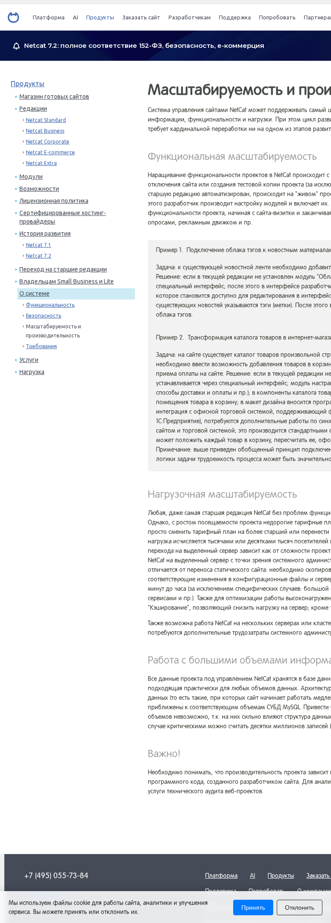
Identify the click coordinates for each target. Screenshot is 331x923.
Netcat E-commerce (50, 152)
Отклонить (299, 907)
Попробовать (277, 17)
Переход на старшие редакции (63, 269)
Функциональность (50, 305)
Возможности (39, 188)
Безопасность (43, 315)
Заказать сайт (141, 17)
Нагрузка (31, 371)
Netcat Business (45, 131)
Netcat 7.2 (38, 256)
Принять (253, 907)
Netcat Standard (46, 120)
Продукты (100, 17)
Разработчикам (190, 17)
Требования (41, 346)
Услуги (28, 359)
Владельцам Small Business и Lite (66, 281)
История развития (45, 233)
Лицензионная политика (53, 200)
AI (75, 17)
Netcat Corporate (47, 141)
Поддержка (235, 17)
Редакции (33, 108)
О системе (34, 293)
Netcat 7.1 (38, 245)
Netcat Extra (41, 163)
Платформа (49, 17)
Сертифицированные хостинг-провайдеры (62, 217)
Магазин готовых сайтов (54, 96)
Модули (31, 176)
